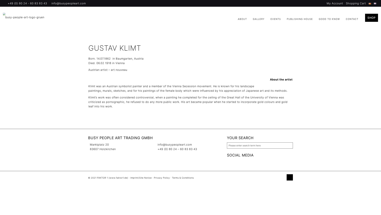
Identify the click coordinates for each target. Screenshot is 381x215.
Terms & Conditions (183, 177)
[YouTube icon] (276, 177)
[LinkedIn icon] (279, 177)
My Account (335, 3)
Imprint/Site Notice (141, 177)
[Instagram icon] (282, 177)
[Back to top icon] (290, 177)
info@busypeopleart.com (68, 3)
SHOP (371, 17)
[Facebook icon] (273, 177)
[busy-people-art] (23, 17)
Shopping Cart (356, 3)
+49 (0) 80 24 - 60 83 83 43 (27, 3)
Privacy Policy (162, 177)
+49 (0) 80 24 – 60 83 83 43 (177, 149)
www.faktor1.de (118, 177)
